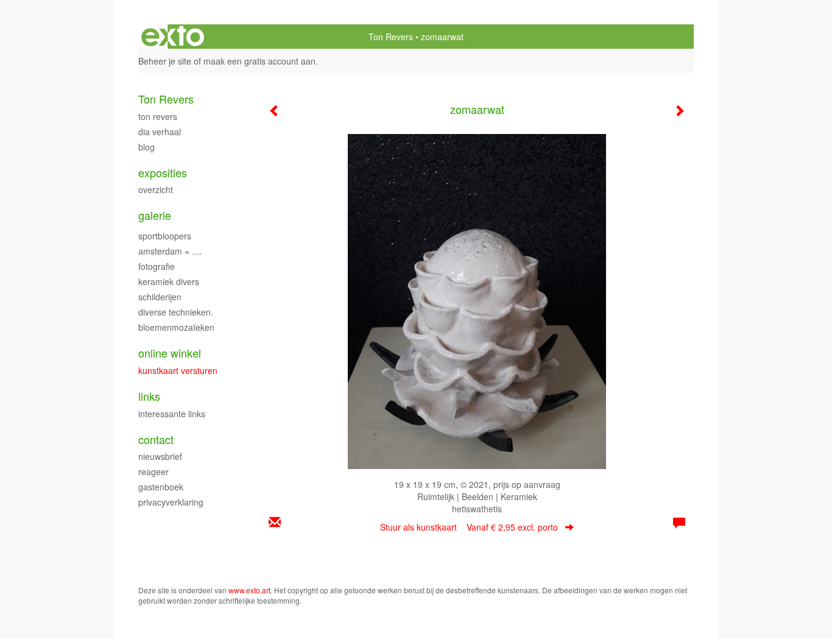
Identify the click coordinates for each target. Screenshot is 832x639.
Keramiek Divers (168, 281)
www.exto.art (249, 590)
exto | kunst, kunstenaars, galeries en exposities (172, 36)
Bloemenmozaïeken (176, 327)
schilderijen (160, 297)
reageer (153, 471)
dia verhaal (159, 131)
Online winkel (169, 353)
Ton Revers (390, 36)
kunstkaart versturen (177, 370)
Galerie (154, 215)
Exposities (162, 172)
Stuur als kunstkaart (469, 527)
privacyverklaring (170, 502)
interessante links (171, 414)
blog (146, 147)
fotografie (156, 266)
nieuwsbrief (160, 456)
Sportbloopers (164, 236)
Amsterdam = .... (170, 251)
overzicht (155, 189)
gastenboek (160, 487)
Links (149, 396)
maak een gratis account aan (259, 61)
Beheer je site (164, 61)
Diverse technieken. (175, 312)
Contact (156, 439)
